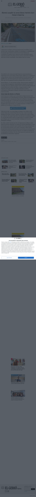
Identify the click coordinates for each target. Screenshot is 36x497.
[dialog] (18, 248)
